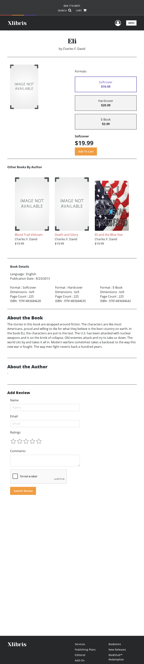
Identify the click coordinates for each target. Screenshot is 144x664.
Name (14, 400)
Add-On (80, 660)
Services (80, 644)
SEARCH (62, 10)
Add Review (18, 393)
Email (14, 416)
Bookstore (115, 644)
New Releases (117, 649)
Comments (18, 451)
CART (79, 10)
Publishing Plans (85, 649)
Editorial (80, 655)
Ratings (15, 432)
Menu (131, 22)
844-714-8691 (72, 5)
